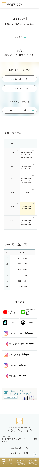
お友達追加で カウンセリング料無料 (31, 312)
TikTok (11, 323)
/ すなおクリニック (11, 312)
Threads (29, 323)
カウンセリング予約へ (19, 110)
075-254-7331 (19, 78)
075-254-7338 (19, 88)
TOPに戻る (17, 37)
